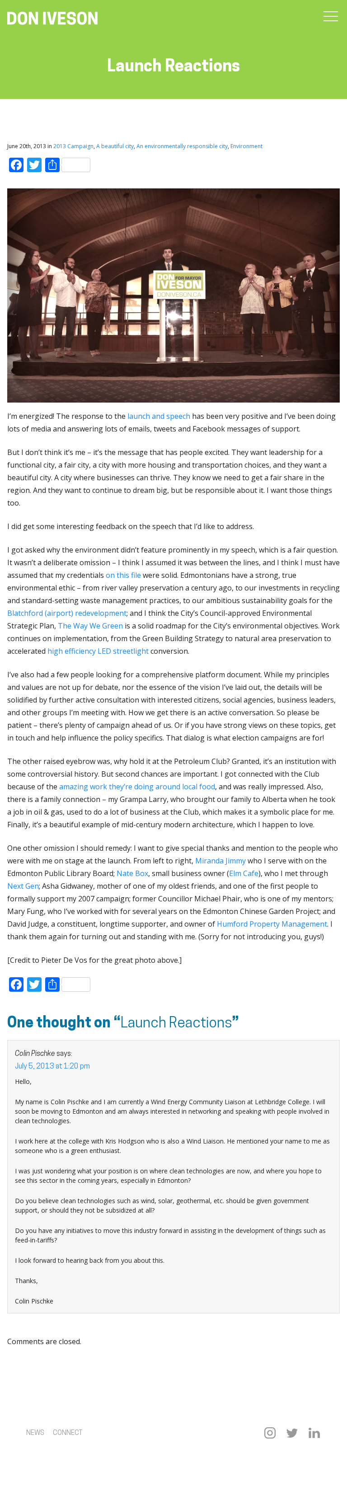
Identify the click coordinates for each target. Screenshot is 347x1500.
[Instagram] (270, 1433)
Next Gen (23, 886)
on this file (123, 575)
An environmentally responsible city (182, 146)
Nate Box (132, 873)
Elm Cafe (243, 873)
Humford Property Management (272, 924)
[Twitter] (292, 1433)
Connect (67, 1433)
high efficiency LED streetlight (98, 651)
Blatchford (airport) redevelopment (67, 613)
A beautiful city (115, 146)
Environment (246, 146)
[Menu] (331, 17)
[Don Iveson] (52, 19)
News (35, 1433)
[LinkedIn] (314, 1433)
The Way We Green (90, 626)
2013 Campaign (73, 146)
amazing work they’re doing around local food (137, 787)
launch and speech (158, 416)
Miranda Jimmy (220, 861)
